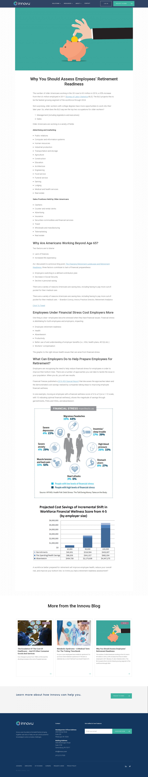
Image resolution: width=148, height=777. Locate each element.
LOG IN (106, 3)
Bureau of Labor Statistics (77, 96)
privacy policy (71, 766)
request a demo (59, 766)
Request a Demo (121, 3)
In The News (38, 766)
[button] (56, 4)
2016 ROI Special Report (68, 381)
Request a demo (118, 696)
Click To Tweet (39, 305)
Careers (48, 766)
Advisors (19, 766)
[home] (22, 3)
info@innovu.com (61, 751)
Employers (28, 766)
